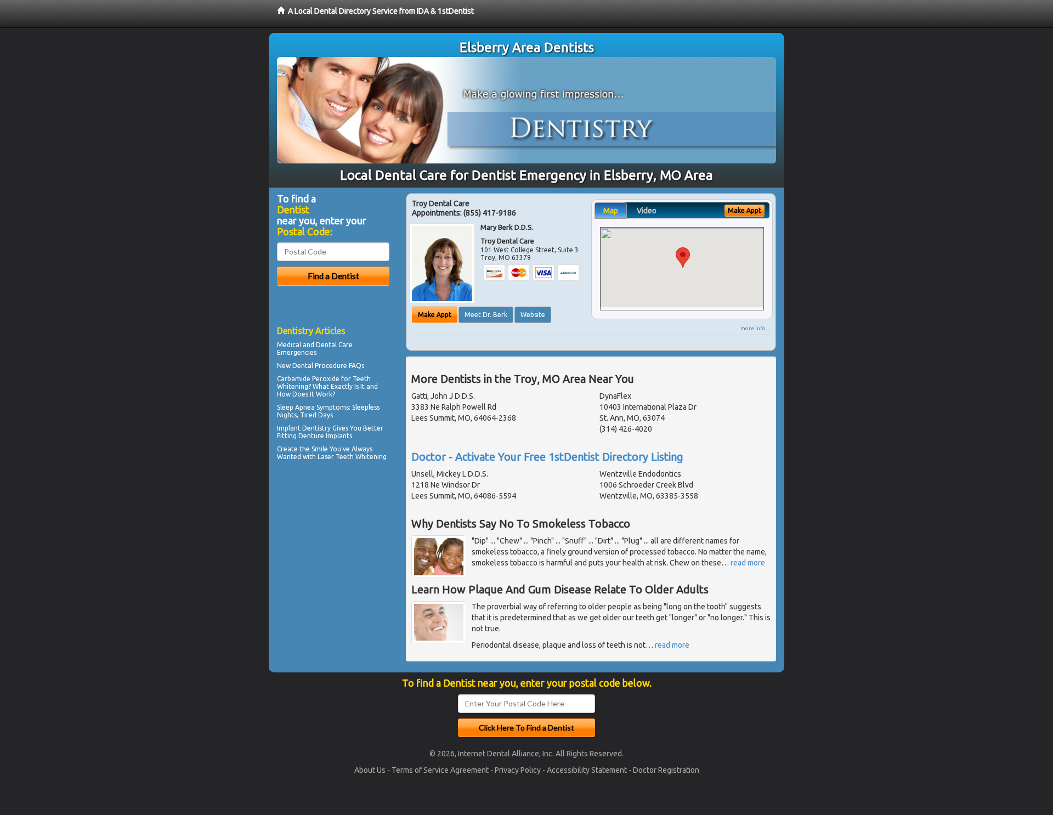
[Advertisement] (333, 559)
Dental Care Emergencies (315, 348)
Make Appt (434, 314)
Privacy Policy (518, 770)
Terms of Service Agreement (440, 770)
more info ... (755, 328)
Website (532, 314)
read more (748, 562)
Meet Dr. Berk (486, 314)
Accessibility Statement (587, 770)
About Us (370, 770)
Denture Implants (325, 435)
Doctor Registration (666, 770)
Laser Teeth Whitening (352, 456)
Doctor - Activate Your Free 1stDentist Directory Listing (547, 456)
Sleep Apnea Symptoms (313, 407)
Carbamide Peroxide (308, 378)
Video (646, 210)
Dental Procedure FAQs (328, 365)
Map (610, 210)
